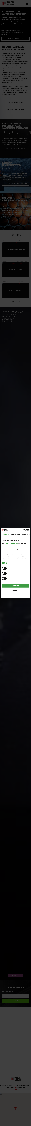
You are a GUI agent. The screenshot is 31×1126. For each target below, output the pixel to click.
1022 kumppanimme (11, 543)
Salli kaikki (15, 585)
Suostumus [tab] (5, 534)
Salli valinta (15, 590)
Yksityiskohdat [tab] (15, 534)
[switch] (4, 568)
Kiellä (15, 595)
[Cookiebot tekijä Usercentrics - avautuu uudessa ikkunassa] (22, 530)
